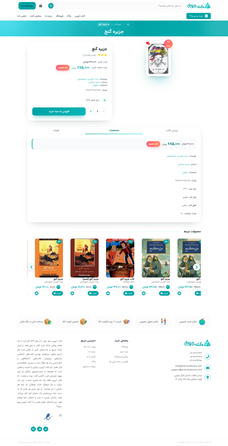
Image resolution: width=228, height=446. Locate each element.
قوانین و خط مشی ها (119, 361)
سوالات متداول (89, 366)
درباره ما (48, 16)
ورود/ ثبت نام (90, 346)
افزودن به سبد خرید (59, 111)
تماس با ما (21, 16)
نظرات (56, 130)
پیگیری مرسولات (121, 356)
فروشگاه (59, 16)
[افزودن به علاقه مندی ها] (148, 43)
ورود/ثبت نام (27, 5)
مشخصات (114, 130)
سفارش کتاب (35, 16)
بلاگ (69, 16)
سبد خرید (124, 351)
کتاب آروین (80, 16)
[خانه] (128, 24)
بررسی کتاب (172, 130)
